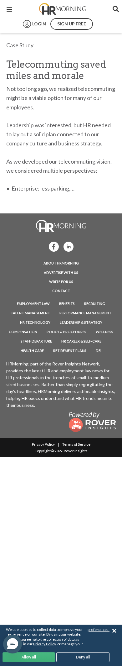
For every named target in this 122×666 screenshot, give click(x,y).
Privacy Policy (43, 444)
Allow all (29, 657)
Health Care (32, 351)
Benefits (67, 304)
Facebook (52, 246)
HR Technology (35, 322)
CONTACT (61, 291)
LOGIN (39, 23)
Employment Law (33, 304)
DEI (98, 351)
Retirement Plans (69, 351)
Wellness (104, 332)
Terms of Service (76, 444)
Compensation (23, 332)
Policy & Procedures (66, 332)
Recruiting (94, 304)
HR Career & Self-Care (81, 341)
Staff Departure (36, 341)
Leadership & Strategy (81, 322)
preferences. (98, 629)
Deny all (83, 657)
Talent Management (30, 313)
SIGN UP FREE (71, 23)
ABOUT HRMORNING (61, 263)
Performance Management (85, 313)
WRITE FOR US (61, 282)
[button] (12, 644)
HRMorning (62, 9)
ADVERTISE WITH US (61, 272)
